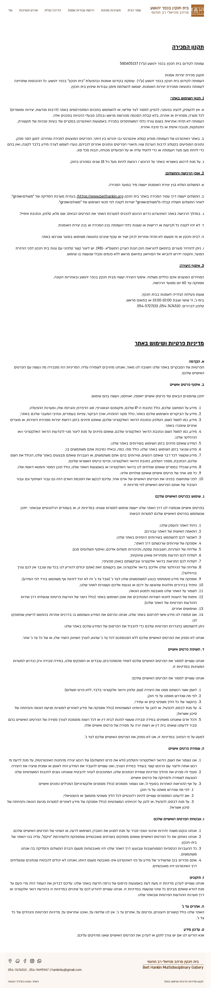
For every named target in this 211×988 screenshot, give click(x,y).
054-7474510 (17, 970)
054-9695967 (39, 970)
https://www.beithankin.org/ (100, 196)
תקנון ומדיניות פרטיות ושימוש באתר (183, 981)
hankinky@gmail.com (67, 970)
